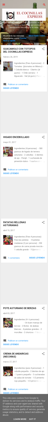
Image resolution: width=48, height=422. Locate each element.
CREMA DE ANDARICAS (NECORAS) (16, 355)
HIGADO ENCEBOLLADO (16, 137)
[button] (43, 49)
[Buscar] (44, 4)
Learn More (19, 419)
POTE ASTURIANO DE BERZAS (19, 308)
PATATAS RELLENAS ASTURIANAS (14, 224)
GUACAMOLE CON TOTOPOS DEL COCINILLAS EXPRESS (19, 50)
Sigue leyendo (11, 88)
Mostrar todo (37, 36)
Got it (32, 419)
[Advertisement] (24, 112)
